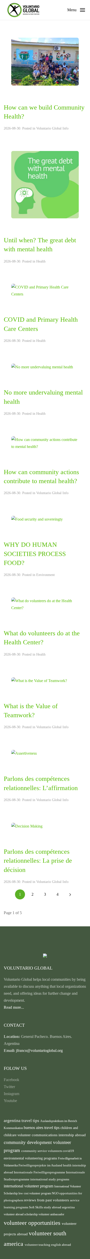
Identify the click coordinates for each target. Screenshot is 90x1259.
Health (41, 261)
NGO (55, 1193)
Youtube (10, 1101)
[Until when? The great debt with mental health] (45, 184)
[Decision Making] (26, 826)
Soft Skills (36, 1207)
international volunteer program (29, 1186)
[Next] (70, 894)
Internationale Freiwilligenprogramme (40, 1172)
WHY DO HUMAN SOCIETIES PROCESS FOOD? (35, 553)
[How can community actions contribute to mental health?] (45, 442)
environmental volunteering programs (31, 1158)
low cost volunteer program (35, 1193)
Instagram (11, 1094)
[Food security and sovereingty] (37, 519)
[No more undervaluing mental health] (42, 367)
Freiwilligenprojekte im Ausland (40, 1165)
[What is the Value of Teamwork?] (39, 680)
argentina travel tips (22, 1120)
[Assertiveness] (24, 753)
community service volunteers (42, 1151)
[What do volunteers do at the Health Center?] (45, 604)
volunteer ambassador (51, 1214)
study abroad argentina (59, 1207)
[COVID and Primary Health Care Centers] (45, 290)
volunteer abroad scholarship (21, 1214)
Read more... (14, 1007)
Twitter (9, 1087)
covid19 (68, 1151)
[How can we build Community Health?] (45, 61)
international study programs (49, 1179)
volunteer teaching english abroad (48, 1245)
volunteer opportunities (33, 1223)
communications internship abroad (59, 1135)
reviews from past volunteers (47, 1200)
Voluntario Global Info (52, 128)
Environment (45, 575)
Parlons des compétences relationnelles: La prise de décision (38, 860)
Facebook (11, 1080)
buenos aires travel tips (42, 1127)
